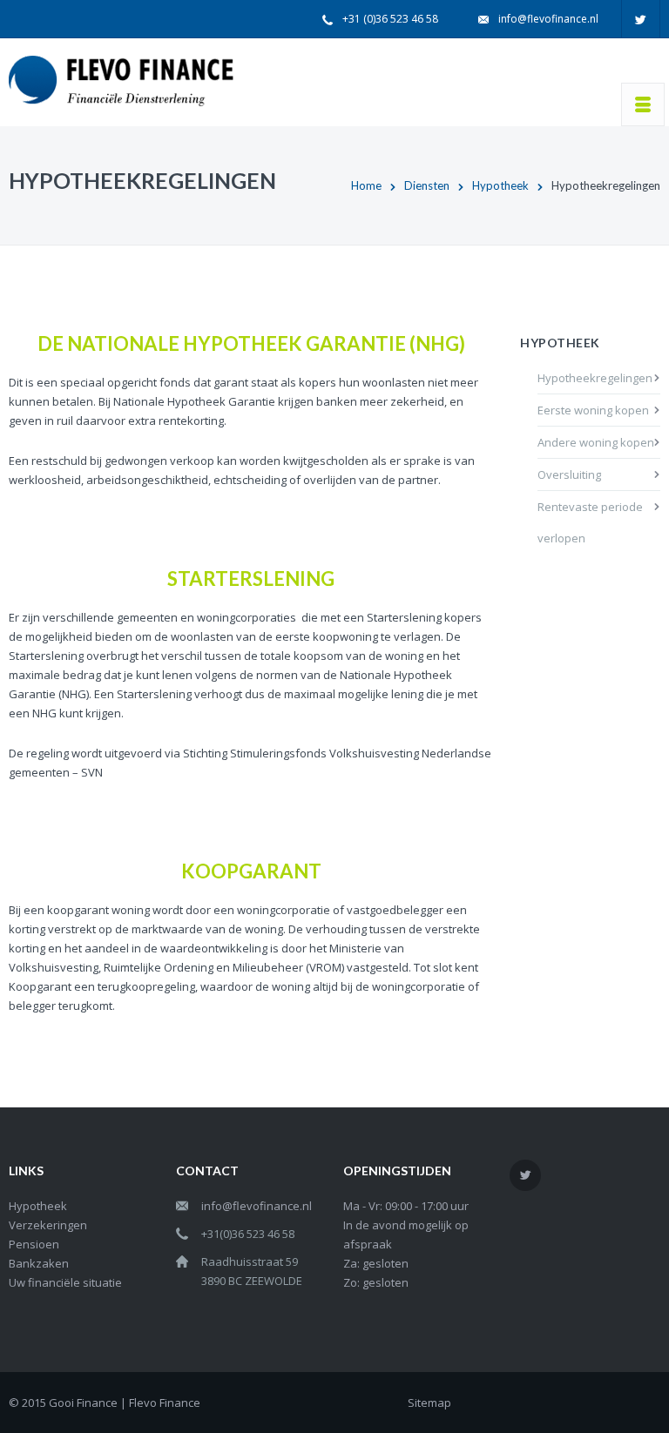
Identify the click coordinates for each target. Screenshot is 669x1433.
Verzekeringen (48, 1225)
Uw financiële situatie (65, 1282)
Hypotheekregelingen (594, 378)
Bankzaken (39, 1263)
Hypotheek (500, 185)
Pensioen (34, 1244)
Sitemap (429, 1402)
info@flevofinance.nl (548, 18)
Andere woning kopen (595, 442)
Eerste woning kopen (593, 410)
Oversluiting (569, 474)
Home (366, 185)
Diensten (426, 185)
